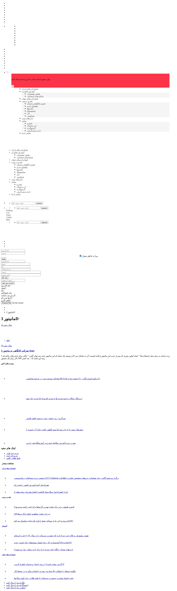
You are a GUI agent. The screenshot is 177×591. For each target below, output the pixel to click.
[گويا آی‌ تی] (31, 154)
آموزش (4, 526)
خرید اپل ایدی (12, 456)
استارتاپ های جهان (8, 555)
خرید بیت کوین (12, 453)
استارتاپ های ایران (9, 468)
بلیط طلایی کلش (13, 458)
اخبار (8, 340)
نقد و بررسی (6, 497)
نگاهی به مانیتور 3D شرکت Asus (17, 350)
